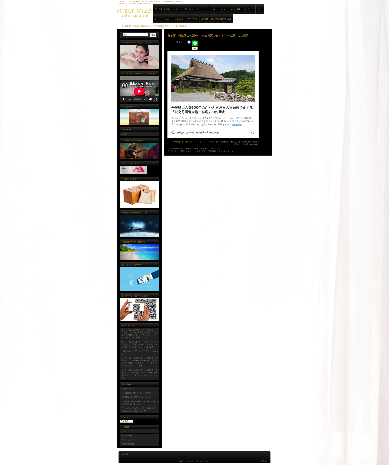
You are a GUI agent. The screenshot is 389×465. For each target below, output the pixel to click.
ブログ (259, 9)
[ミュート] (150, 99)
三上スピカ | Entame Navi (145, 351)
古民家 (238, 142)
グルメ (210, 142)
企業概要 (204, 19)
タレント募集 (235, 9)
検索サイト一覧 (128, 389)
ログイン (125, 431)
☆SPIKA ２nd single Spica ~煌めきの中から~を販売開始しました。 (140, 402)
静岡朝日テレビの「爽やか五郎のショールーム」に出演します (194, 149)
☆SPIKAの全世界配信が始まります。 (137, 397)
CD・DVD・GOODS (162, 9)
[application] (139, 91)
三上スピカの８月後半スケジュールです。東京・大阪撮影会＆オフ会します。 (200, 151)
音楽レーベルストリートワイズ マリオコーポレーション (152, 12)
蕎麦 (249, 142)
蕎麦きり (256, 142)
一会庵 (217, 142)
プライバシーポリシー (163, 19)
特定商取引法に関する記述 (221, 19)
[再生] (123, 99)
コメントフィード (129, 440)
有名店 (244, 142)
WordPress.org (128, 444)
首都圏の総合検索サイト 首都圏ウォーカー (140, 393)
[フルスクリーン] (155, 99)
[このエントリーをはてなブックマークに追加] (189, 43)
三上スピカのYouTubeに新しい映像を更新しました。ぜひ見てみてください (140, 409)
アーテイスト (202, 9)
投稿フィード (127, 435)
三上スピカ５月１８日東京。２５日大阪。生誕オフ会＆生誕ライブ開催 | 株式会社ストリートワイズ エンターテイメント (140, 372)
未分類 (198, 142)
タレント (223, 9)
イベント (213, 9)
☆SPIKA (177, 9)
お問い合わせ (189, 9)
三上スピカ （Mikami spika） (186, 19)
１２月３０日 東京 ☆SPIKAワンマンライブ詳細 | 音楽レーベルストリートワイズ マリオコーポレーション (140, 344)
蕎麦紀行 (238, 144)
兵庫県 (231, 142)
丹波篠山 (224, 142)
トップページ (249, 9)
